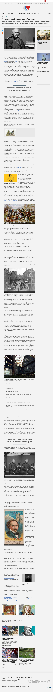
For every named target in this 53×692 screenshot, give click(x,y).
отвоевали (19, 167)
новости (12, 13)
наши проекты (33, 13)
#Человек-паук (8, 645)
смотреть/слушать (22, 13)
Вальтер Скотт (16, 81)
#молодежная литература (6, 623)
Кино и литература (5, 625)
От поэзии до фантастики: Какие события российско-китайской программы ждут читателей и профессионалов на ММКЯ (9, 661)
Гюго (12, 81)
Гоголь (25, 61)
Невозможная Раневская (25, 637)
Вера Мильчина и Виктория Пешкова (23, 110)
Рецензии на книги (4, 604)
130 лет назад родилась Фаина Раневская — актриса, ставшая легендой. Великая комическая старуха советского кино (27, 640)
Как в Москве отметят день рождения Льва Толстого (43, 86)
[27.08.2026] (27, 626)
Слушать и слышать (6, 616)
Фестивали (21, 647)
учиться (28, 13)
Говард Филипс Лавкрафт (9, 578)
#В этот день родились (8, 597)
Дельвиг (5, 61)
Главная (5, 600)
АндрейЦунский (29, 598)
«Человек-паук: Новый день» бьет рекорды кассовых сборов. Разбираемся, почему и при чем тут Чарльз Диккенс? (9, 642)
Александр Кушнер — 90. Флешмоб (42, 43)
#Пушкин (10, 598)
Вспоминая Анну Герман (25, 616)
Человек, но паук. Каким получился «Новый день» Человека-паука (8, 638)
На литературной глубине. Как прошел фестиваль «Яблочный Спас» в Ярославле (26, 660)
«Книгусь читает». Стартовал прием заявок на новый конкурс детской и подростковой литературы (43, 82)
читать (17, 13)
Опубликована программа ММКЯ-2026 (41, 68)
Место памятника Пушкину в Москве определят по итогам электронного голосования (43, 63)
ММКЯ (3, 647)
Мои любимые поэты (22, 604)
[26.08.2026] (10, 648)
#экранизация (4, 645)
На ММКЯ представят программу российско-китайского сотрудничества (9, 665)
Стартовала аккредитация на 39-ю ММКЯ (43, 77)
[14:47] (10, 605)
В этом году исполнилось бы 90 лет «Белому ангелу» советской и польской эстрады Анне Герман (26, 619)
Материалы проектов (11, 600)
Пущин (5, 73)
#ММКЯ (3, 667)
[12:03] (27, 605)
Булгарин (16, 61)
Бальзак (25, 80)
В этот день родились (12, 16)
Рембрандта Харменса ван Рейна (10, 200)
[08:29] (10, 626)
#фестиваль (21, 669)
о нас (38, 13)
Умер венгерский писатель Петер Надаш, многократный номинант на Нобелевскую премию (43, 72)
